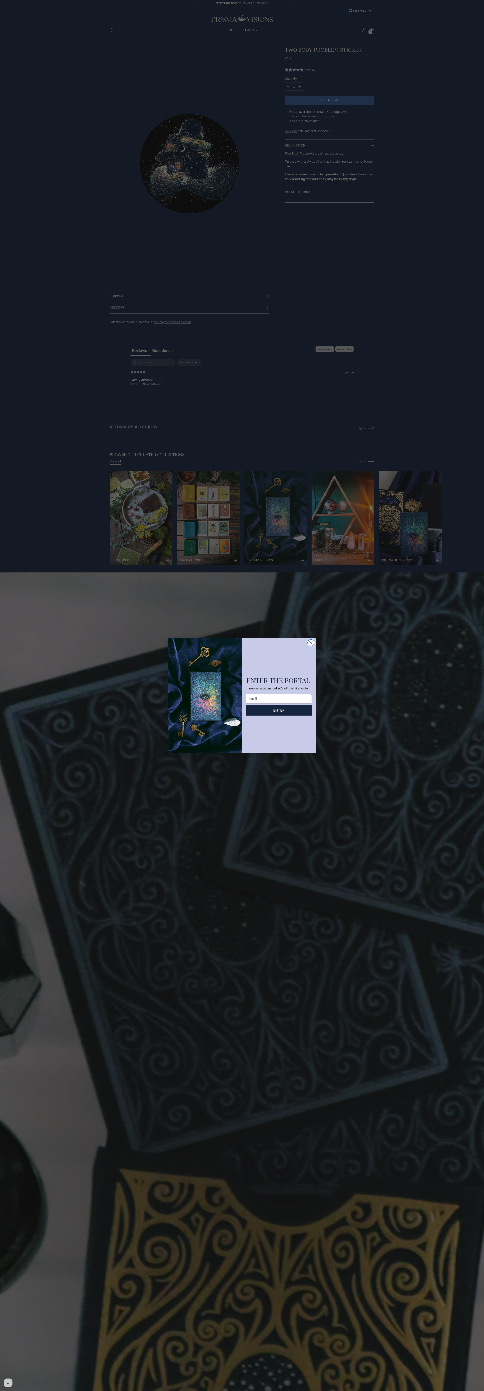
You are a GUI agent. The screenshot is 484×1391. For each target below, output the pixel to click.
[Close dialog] (311, 642)
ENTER (279, 710)
